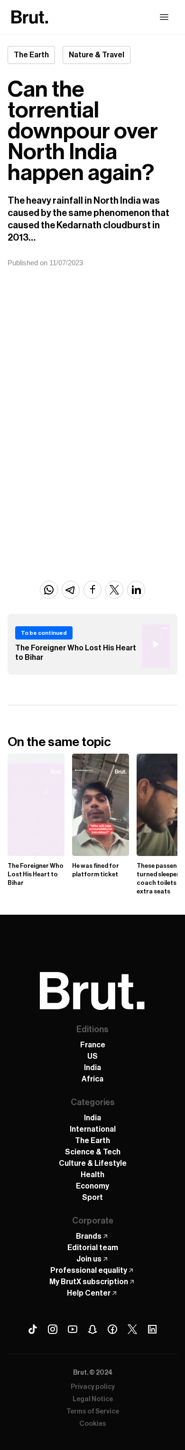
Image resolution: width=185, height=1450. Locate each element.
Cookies (92, 1424)
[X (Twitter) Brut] (132, 1329)
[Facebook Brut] (112, 1329)
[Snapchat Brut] (92, 1329)
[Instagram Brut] (52, 1329)
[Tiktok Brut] (32, 1329)
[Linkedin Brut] (152, 1329)
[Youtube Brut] (72, 1329)
